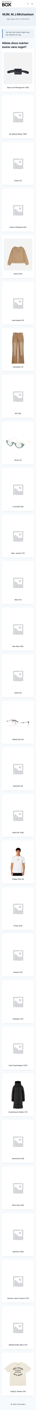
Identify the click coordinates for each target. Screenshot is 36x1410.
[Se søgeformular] (27, 3)
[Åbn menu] (32, 3)
